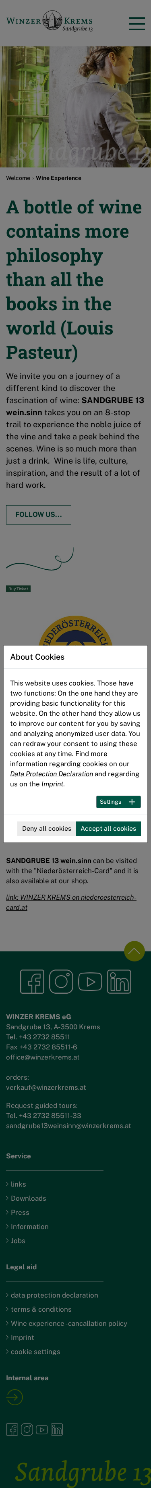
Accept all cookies (108, 828)
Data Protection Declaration (51, 774)
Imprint (52, 784)
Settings (110, 801)
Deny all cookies (46, 828)
